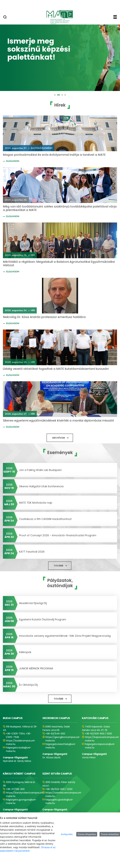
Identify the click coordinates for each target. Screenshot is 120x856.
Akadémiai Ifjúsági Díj (33, 603)
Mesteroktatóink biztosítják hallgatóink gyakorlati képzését (44, 49)
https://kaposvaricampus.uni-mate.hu (102, 738)
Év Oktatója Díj (28, 685)
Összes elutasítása (110, 834)
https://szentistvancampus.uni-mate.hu (63, 794)
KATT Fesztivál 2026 (31, 551)
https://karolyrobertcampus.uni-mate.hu (25, 794)
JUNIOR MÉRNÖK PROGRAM (36, 668)
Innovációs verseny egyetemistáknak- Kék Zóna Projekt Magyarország (65, 636)
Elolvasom (12, 161)
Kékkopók (25, 652)
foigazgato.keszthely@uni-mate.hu (60, 745)
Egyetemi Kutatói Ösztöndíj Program (42, 619)
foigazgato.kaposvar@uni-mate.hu (100, 745)
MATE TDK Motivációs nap (35, 502)
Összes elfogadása (87, 834)
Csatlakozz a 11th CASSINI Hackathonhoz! (46, 519)
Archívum (58, 437)
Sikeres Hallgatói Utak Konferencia (41, 486)
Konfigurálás (67, 834)
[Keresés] (5, 17)
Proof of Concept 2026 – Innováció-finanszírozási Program (57, 535)
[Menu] (115, 17)
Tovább (58, 565)
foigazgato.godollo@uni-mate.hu (59, 801)
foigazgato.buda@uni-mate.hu (18, 749)
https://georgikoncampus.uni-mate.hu (62, 738)
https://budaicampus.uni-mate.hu (21, 742)
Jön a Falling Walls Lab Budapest (40, 470)
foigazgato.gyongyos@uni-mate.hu (21, 801)
